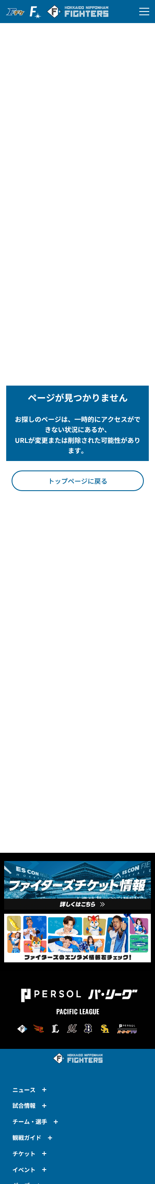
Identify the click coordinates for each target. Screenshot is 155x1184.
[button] (78, 480)
